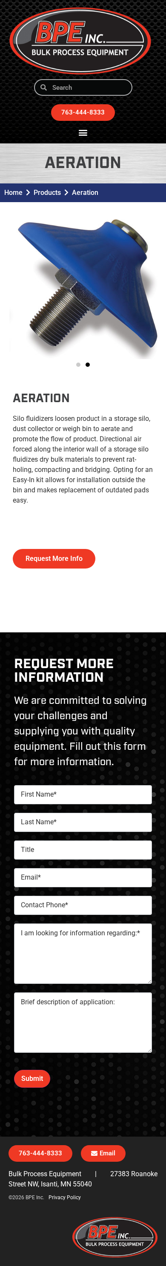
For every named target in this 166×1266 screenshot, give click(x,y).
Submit (32, 1079)
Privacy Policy (65, 1197)
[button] (83, 132)
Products (47, 193)
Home (13, 193)
